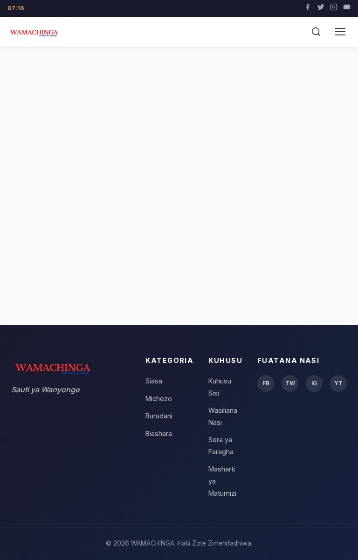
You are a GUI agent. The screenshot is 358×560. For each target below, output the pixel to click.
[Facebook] (307, 8)
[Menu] (340, 31)
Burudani (158, 416)
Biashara (158, 433)
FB (265, 383)
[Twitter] (320, 8)
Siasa (153, 381)
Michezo (158, 399)
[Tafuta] (316, 31)
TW (290, 383)
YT (338, 383)
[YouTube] (347, 8)
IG (314, 383)
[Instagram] (333, 8)
